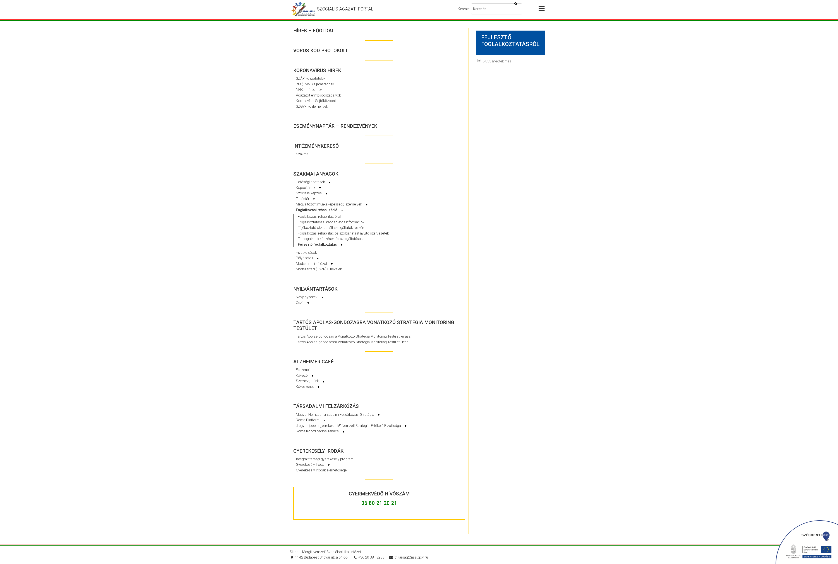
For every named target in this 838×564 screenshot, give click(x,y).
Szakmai (302, 154)
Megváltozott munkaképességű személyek (332, 204)
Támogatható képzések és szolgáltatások (330, 239)
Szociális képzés (312, 193)
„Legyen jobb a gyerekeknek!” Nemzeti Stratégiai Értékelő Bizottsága (351, 426)
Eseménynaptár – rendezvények (335, 126)
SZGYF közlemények (312, 106)
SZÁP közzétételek (310, 78)
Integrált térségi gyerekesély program (325, 459)
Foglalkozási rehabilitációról (319, 216)
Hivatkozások (306, 252)
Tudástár (305, 199)
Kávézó (305, 375)
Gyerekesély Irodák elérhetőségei (321, 470)
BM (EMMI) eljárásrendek (315, 84)
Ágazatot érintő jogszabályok (318, 95)
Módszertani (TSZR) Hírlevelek (319, 269)
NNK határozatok (309, 90)
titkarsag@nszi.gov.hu (411, 557)
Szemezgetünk (310, 381)
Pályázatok (307, 258)
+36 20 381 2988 (371, 557)
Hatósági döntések (313, 182)
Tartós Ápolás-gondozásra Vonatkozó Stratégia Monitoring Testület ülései (352, 342)
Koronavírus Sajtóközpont (316, 101)
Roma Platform (311, 420)
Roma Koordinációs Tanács (320, 431)
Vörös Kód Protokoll (321, 50)
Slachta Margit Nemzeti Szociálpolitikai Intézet (325, 552)
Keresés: (464, 9)
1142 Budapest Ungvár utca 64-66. (322, 557)
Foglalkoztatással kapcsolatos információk (331, 222)
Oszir (303, 303)
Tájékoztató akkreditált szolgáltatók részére (331, 228)
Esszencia (303, 370)
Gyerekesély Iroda (313, 464)
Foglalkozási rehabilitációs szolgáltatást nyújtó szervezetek (343, 233)
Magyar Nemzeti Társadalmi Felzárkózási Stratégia (338, 414)
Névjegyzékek (310, 297)
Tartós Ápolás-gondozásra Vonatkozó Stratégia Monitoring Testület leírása (353, 336)
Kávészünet (308, 387)
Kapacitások (308, 188)
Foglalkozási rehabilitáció (319, 210)
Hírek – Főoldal (314, 30)
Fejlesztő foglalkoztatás (320, 244)
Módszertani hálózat (314, 264)
